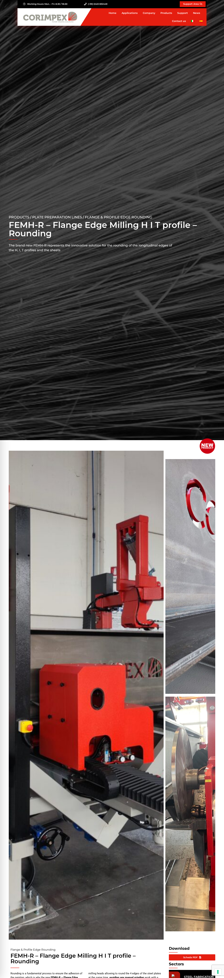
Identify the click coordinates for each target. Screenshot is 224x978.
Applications (130, 13)
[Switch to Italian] (192, 21)
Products (166, 13)
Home (112, 13)
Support (182, 13)
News (196, 13)
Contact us (179, 21)
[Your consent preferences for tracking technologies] (218, 972)
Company (149, 13)
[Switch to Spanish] (201, 21)
